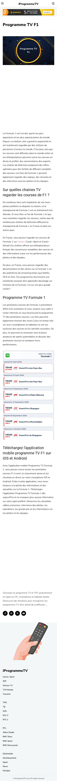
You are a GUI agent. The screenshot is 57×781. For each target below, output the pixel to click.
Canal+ (20, 241)
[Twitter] (17, 613)
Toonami (6, 694)
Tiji (4, 706)
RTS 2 (5, 715)
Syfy (5, 711)
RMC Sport (7, 741)
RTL (4, 728)
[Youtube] (23, 613)
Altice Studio (8, 732)
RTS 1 (5, 719)
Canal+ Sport (8, 677)
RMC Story (7, 736)
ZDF (5, 681)
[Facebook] (5, 613)
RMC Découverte (10, 745)
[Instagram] (11, 613)
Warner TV (8, 685)
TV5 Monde (8, 689)
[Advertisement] (28, 100)
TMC (5, 702)
